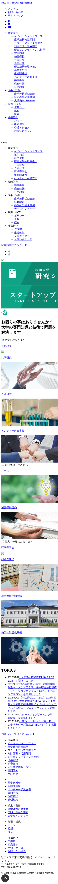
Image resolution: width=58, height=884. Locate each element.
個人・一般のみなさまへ (19, 541)
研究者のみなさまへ (16, 465)
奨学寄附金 (20, 70)
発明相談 (19, 87)
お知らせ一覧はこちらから (17, 734)
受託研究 (19, 63)
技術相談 (19, 53)
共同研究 (19, 60)
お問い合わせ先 (23, 131)
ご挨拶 (18, 120)
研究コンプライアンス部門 (29, 49)
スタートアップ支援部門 (28, 43)
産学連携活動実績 (24, 93)
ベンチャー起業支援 (25, 76)
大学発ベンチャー (24, 100)
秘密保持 (19, 56)
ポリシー (19, 107)
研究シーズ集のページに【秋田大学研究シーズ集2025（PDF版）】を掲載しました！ (32, 724)
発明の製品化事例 (24, 97)
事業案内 (13, 32)
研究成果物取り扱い (25, 66)
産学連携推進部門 (24, 39)
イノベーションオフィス (28, 36)
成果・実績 (14, 90)
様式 (16, 114)
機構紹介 (13, 117)
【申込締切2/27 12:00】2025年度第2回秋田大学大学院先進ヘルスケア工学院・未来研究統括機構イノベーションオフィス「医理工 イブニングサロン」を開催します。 (32, 704)
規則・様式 (14, 104)
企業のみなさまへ (15, 339)
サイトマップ (15, 15)
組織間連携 (20, 73)
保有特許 (19, 83)
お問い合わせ (15, 12)
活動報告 (19, 202)
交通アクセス (22, 127)
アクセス (13, 8)
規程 (16, 110)
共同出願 (19, 80)
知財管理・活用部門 (25, 46)
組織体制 (19, 124)
